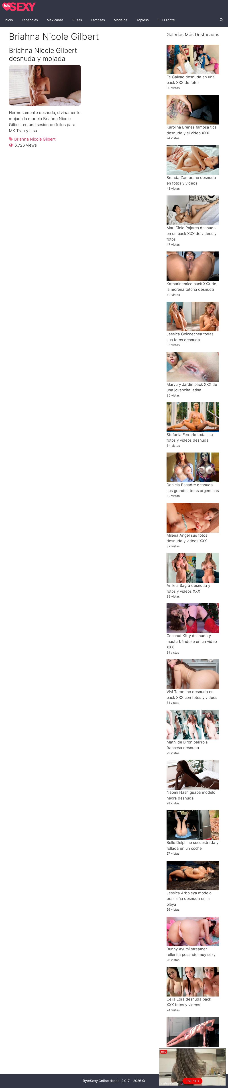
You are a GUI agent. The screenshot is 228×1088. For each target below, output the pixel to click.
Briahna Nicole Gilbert (35, 139)
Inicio (8, 20)
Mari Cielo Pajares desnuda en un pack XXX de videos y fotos (191, 233)
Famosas (98, 20)
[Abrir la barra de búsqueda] (221, 20)
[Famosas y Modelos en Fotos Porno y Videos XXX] (20, 6)
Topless (142, 20)
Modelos (120, 20)
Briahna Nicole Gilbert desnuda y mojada (43, 54)
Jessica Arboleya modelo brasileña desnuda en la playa (189, 899)
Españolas (30, 20)
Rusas (77, 20)
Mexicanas (55, 20)
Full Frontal (166, 20)
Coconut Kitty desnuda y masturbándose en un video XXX (192, 641)
